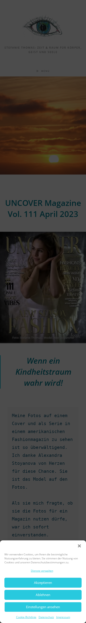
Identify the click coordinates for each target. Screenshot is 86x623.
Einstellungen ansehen (43, 607)
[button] (79, 546)
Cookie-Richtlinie (26, 617)
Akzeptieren (43, 582)
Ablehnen (43, 595)
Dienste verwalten (42, 571)
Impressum (63, 617)
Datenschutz (46, 617)
